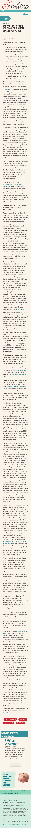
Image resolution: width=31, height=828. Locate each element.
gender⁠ (15, 566)
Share (25, 14)
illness (23, 719)
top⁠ (19, 338)
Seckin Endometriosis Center (14, 371)
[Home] (15, 4)
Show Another (16, 765)
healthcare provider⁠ (15, 585)
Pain (5, 18)
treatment (9, 723)
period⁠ (20, 61)
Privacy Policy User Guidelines (15, 823)
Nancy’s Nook (19, 309)
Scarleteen (5, 791)
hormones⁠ (23, 300)
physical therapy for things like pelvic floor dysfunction (14, 542)
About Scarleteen (21, 824)
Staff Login (6, 826)
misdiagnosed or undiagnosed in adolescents (13, 185)
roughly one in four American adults (14, 388)
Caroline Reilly (10, 39)
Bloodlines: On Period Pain (11, 742)
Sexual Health (23, 791)
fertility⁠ (15, 703)
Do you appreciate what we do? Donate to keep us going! (7, 779)
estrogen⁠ (21, 343)
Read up (13, 791)
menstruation (10, 719)
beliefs (20, 723)
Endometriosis (7, 89)
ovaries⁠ (11, 102)
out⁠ (22, 213)
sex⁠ (11, 59)
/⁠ (5, 215)
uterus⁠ (25, 96)
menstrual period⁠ (20, 42)
